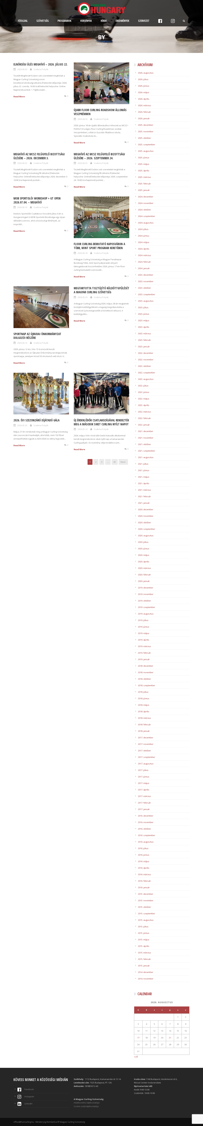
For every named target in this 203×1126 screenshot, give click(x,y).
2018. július (143, 691)
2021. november (145, 437)
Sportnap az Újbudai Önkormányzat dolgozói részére (37, 336)
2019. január (144, 659)
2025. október (144, 138)
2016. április (143, 867)
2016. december (145, 815)
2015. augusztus (146, 920)
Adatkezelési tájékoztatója (86, 1102)
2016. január (144, 887)
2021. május (143, 476)
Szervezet (143, 21)
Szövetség (42, 21)
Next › (123, 461)
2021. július (143, 463)
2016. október (144, 828)
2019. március (144, 646)
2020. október (144, 522)
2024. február (144, 261)
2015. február (144, 959)
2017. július (143, 770)
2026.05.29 (82, 297)
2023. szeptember (146, 294)
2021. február (144, 496)
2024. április (143, 248)
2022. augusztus (146, 379)
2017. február (144, 802)
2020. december (145, 509)
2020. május (143, 555)
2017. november (145, 744)
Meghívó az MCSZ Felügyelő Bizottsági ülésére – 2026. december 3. (39, 156)
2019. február (144, 652)
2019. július (143, 620)
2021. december (145, 431)
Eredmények (122, 21)
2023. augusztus (146, 300)
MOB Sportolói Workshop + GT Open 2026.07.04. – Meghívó (37, 200)
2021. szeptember (146, 450)
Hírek (104, 21)
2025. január (144, 190)
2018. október (144, 678)
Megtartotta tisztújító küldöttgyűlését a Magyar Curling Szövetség (101, 290)
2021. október (144, 444)
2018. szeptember (146, 685)
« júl (136, 1056)
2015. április (143, 946)
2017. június (143, 776)
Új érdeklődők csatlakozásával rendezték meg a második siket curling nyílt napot (101, 422)
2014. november (145, 978)
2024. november (145, 203)
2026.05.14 (82, 429)
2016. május (143, 861)
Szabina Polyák (40, 69)
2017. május (143, 783)
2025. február (144, 183)
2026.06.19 (22, 207)
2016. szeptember (146, 835)
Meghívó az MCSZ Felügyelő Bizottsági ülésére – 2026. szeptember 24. (99, 156)
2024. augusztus (146, 222)
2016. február (144, 880)
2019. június (143, 626)
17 (138, 1037)
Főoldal (23, 21)
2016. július (143, 848)
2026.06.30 (22, 69)
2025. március (144, 177)
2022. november (145, 359)
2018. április (143, 711)
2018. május (143, 705)
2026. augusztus (146, 72)
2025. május (143, 164)
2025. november (145, 131)
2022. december (145, 353)
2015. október (144, 907)
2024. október (144, 209)
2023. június (143, 313)
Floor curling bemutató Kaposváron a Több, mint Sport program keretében (99, 246)
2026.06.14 (22, 342)
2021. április (143, 483)
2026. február (144, 111)
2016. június (143, 854)
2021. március (144, 489)
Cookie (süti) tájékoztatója (86, 1106)
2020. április (143, 561)
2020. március (144, 568)
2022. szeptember (146, 372)
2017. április (143, 789)
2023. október (144, 287)
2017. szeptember (146, 757)
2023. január (144, 346)
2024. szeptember (146, 216)
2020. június (143, 548)
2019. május (143, 633)
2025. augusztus (146, 151)
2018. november (145, 672)
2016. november (145, 822)
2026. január (144, 118)
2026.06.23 (22, 163)
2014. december (145, 972)
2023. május (143, 320)
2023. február (144, 340)
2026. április (143, 98)
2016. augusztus (146, 841)
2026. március (144, 105)
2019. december (145, 587)
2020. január (144, 581)
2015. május (143, 939)
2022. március (144, 411)
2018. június (143, 698)
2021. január (144, 502)
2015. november (145, 900)
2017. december (145, 737)
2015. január (144, 965)
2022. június (143, 392)
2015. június (143, 933)
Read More (19, 96)
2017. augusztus (146, 763)
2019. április (143, 639)
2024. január (144, 268)
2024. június (143, 235)
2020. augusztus (146, 535)
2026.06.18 (82, 253)
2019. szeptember (146, 607)
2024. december (145, 196)
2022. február (144, 418)
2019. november (145, 594)
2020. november (145, 516)
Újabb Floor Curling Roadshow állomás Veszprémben (100, 112)
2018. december (145, 665)
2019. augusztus (146, 613)
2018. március (144, 718)
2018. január (144, 731)
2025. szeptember (146, 144)
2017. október (144, 750)
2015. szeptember (146, 913)
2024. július (143, 229)
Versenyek (86, 21)
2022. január (144, 424)
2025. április (143, 170)
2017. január (144, 809)
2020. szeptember (146, 529)
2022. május (143, 398)
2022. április (143, 405)
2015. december (145, 894)
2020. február (144, 574)
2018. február (144, 724)
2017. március (144, 796)
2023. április (143, 327)
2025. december (145, 125)
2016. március (144, 874)
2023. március (144, 333)
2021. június (143, 470)
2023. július (143, 307)
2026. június (143, 85)
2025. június (143, 157)
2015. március (144, 952)
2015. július (143, 926)
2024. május (143, 242)
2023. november (145, 281)
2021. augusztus (146, 457)
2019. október (144, 600)
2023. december (145, 274)
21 (170, 1037)
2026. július (143, 79)
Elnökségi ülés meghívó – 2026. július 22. (40, 64)
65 (115, 461)
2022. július (143, 385)
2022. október (144, 366)
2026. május (143, 92)
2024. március (144, 255)
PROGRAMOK (64, 21)
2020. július (143, 542)
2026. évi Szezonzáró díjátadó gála (36, 420)
